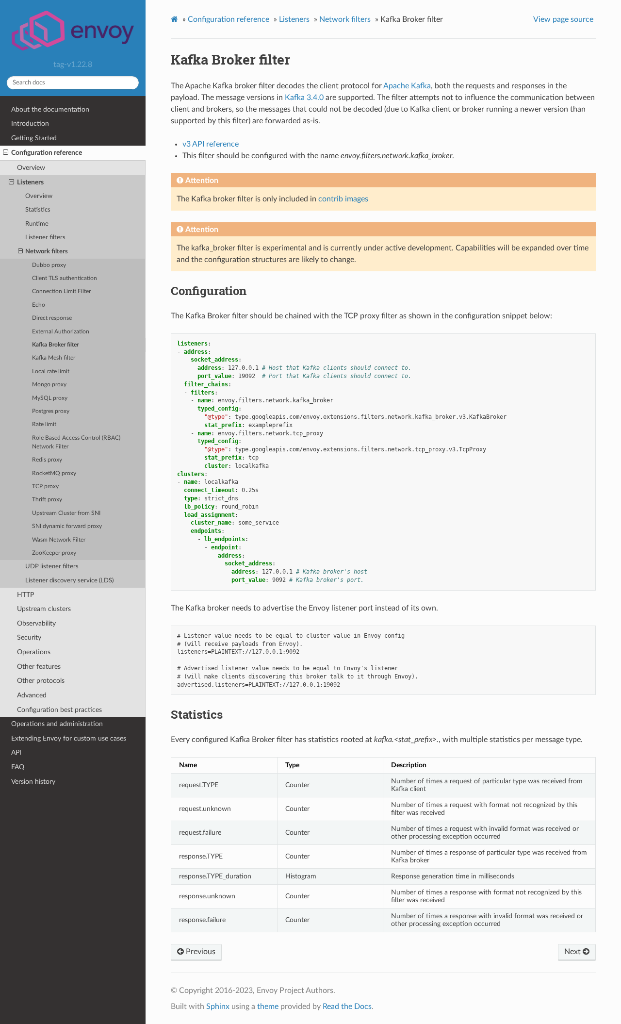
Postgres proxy (50, 411)
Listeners (30, 182)
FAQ (17, 767)
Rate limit (44, 424)
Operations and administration (57, 723)
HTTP (25, 594)
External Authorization (60, 331)
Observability (36, 623)
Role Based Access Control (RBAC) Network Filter (76, 442)
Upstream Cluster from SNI (66, 513)
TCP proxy (45, 486)
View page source (563, 19)
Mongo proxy (49, 384)
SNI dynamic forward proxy (67, 526)
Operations (33, 652)
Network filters (46, 251)
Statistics (37, 210)
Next (573, 952)
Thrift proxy (47, 499)
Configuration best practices (59, 709)
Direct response (52, 318)
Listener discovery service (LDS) (69, 581)
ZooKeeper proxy (54, 553)
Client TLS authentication (64, 278)
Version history (33, 781)
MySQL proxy (49, 398)
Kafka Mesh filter (53, 358)
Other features (39, 666)
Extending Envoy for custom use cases (68, 738)
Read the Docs (347, 1006)
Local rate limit (50, 371)
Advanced (32, 695)
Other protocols (41, 680)
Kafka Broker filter (55, 344)
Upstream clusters (44, 608)
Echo (38, 305)
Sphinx (217, 1006)
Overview (31, 167)
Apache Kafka (407, 86)
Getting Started (34, 138)
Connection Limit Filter (61, 291)
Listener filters (45, 237)
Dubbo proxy (49, 265)
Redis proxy (47, 459)
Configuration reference (46, 152)
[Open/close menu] (5, 153)
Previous (199, 952)
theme (267, 1006)
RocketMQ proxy (54, 473)
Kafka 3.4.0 (304, 97)
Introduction (30, 123)
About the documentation (50, 109)
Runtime (37, 224)
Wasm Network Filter (58, 540)
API (16, 752)
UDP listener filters (52, 566)
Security (29, 637)
